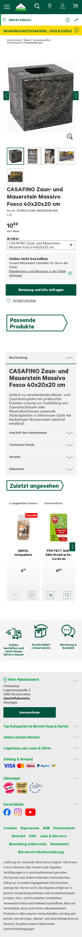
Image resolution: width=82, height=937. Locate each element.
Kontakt (19, 836)
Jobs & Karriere (53, 836)
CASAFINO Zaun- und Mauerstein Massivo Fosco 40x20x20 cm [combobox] (34, 245)
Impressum (29, 828)
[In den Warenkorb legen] (50, 595)
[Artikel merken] (9, 301)
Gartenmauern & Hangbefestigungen (25, 42)
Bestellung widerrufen (28, 844)
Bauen (27, 40)
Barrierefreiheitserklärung (41, 852)
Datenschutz (64, 828)
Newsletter (59, 844)
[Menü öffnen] (6, 6)
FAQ (32, 836)
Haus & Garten (14, 40)
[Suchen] (37, 7)
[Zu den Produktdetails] (15, 595)
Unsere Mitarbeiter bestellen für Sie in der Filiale (38, 269)
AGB (46, 828)
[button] (21, 7)
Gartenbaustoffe (41, 40)
